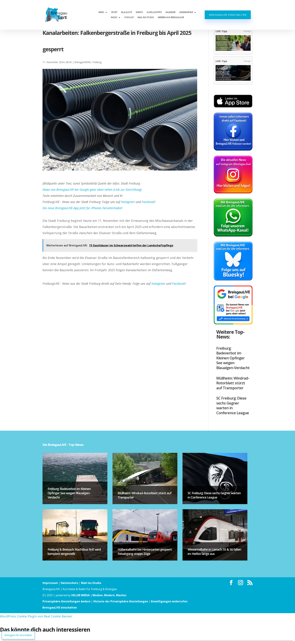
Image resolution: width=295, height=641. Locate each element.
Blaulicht (126, 12)
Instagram (128, 202)
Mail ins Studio (146, 17)
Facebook (148, 202)
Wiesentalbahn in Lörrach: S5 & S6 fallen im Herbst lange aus (214, 551)
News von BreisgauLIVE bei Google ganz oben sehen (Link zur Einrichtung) (92, 189)
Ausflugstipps (154, 12)
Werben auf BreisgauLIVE (171, 17)
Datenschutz (69, 583)
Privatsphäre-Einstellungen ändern (66, 601)
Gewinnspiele (186, 12)
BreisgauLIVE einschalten (227, 14)
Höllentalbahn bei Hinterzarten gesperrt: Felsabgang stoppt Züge (145, 551)
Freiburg (96, 62)
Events (139, 12)
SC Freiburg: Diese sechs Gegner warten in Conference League (232, 405)
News (101, 12)
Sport (114, 12)
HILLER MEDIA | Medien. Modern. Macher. (99, 595)
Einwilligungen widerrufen (169, 601)
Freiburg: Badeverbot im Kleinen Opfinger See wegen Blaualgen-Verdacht (233, 358)
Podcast (129, 17)
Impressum (50, 583)
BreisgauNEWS (82, 62)
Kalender (170, 12)
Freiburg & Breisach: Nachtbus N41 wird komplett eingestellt (74, 551)
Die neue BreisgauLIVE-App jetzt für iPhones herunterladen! (82, 208)
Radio (114, 17)
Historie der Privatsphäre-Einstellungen (120, 601)
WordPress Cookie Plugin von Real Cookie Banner (36, 616)
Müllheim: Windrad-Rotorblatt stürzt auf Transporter (232, 382)
